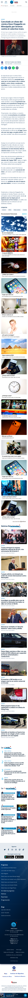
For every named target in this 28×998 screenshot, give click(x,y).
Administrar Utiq (14, 957)
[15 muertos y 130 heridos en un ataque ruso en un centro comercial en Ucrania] (14, 668)
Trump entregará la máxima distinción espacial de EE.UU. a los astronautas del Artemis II (12, 549)
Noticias (3, 894)
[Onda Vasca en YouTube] (12, 849)
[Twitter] (2, 67)
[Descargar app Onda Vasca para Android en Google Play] (9, 857)
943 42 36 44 (15, 936)
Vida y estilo (7, 751)
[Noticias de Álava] (7, 976)
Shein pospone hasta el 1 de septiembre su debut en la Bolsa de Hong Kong (13, 707)
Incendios (12, 5)
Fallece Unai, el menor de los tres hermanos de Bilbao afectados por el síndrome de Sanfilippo (14, 781)
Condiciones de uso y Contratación (14, 955)
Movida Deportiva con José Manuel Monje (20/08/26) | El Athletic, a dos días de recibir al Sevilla (8, 819)
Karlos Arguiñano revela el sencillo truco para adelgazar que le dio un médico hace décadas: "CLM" (14, 764)
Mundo (3, 545)
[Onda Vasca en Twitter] (4, 849)
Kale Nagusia (4, 873)
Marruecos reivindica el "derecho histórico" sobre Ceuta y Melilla (12, 627)
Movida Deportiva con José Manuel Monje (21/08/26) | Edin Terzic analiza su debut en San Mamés (7, 798)
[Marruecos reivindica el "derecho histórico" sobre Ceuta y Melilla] (14, 616)
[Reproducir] (19, 795)
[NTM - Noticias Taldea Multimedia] (14, 968)
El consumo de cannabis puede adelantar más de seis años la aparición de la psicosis (15, 772)
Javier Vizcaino (5, 912)
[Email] (17, 67)
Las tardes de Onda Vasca (8, 870)
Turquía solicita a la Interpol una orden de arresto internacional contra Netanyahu (13, 576)
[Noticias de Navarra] (20, 976)
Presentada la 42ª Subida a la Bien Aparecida (8, 808)
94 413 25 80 (15, 932)
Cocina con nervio (5, 915)
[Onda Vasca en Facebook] (8, 849)
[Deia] (6, 973)
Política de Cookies (20, 952)
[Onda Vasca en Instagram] (16, 849)
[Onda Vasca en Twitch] (19, 849)
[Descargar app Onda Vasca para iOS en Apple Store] (19, 857)
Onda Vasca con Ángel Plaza (8, 888)
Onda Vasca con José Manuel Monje (10, 876)
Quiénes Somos (10, 949)
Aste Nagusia (5, 5)
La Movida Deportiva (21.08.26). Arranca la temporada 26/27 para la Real (8, 833)
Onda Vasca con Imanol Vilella (9, 885)
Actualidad (7, 769)
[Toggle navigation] (2, 2)
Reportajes (4, 897)
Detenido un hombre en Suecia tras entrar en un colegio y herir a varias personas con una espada (13, 734)
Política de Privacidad (8, 952)
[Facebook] (9, 67)
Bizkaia (6, 777)
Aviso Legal (18, 949)
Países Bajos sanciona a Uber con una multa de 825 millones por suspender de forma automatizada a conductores (13, 654)
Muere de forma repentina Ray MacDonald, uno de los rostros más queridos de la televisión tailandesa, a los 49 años (14, 755)
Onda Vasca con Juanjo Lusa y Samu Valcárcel (13, 879)
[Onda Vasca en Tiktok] (23, 849)
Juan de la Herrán (5, 910)
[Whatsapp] (13, 67)
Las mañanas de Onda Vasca (8, 868)
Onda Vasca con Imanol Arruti (9, 882)
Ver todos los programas (7, 891)
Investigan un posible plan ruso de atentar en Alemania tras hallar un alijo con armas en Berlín (12, 602)
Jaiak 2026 (19, 5)
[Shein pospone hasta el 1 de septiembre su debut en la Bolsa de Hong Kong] (14, 695)
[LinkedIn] (5, 67)
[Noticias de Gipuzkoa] (17, 973)
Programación (5, 900)
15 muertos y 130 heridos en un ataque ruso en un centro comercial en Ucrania (13, 681)
